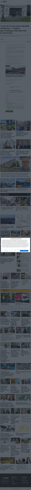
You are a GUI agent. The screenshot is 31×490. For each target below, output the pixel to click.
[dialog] (15, 245)
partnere (16, 242)
